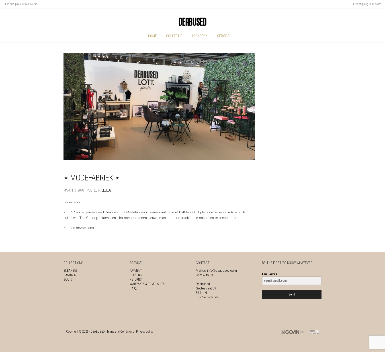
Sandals (69, 275)
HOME (152, 36)
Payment (136, 270)
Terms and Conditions (120, 331)
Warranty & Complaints (147, 284)
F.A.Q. (133, 288)
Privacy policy (144, 331)
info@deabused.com (222, 270)
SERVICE (223, 36)
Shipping (136, 275)
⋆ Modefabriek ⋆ (91, 177)
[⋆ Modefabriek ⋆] (159, 106)
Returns (136, 279)
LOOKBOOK (199, 36)
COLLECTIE (174, 36)
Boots (68, 279)
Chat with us (204, 275)
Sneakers (70, 270)
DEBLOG (106, 190)
